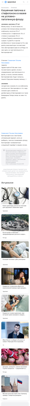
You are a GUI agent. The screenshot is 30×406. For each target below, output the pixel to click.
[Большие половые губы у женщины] (15, 253)
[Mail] (6, 2)
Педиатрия (14, 7)
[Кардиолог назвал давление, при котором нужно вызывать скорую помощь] (15, 307)
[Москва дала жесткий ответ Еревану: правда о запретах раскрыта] (15, 388)
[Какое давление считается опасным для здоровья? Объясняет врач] (15, 200)
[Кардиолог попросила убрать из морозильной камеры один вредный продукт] (15, 280)
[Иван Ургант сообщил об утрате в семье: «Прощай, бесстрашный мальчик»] (15, 334)
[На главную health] (11, 2)
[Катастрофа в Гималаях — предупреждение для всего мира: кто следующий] (15, 226)
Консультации (5, 7)
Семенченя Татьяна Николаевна (12, 133)
